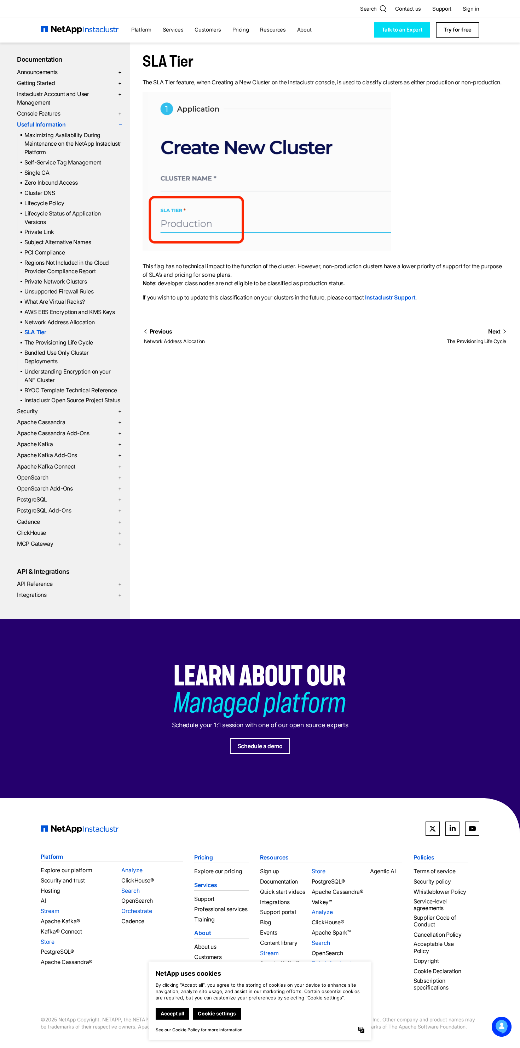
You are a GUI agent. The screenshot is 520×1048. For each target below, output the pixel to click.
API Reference (69, 583)
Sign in (471, 8)
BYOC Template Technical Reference (70, 390)
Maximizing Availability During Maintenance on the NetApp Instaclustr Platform (72, 143)
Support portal (278, 912)
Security (69, 411)
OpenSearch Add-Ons (69, 488)
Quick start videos (282, 892)
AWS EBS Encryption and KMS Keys (69, 311)
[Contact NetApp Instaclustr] (502, 1027)
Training (204, 919)
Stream (50, 910)
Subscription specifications (431, 984)
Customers (208, 29)
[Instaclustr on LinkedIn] (452, 829)
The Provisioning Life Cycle (58, 342)
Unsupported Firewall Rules (58, 291)
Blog (265, 922)
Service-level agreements (430, 905)
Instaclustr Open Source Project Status (72, 400)
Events (268, 932)
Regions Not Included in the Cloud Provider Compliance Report (66, 267)
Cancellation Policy (437, 934)
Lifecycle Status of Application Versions (62, 217)
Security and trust (63, 880)
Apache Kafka (69, 444)
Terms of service (434, 871)
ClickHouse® (137, 880)
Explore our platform (66, 870)
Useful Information (69, 124)
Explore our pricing (218, 871)
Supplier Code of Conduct (435, 921)
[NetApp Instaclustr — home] (80, 30)
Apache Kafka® (60, 921)
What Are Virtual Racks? (54, 301)
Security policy (432, 881)
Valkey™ (322, 902)
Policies (424, 857)
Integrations (69, 594)
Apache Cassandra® (67, 962)
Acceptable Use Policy (434, 947)
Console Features (69, 113)
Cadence (69, 521)
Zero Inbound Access (50, 182)
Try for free (458, 29)
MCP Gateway (69, 543)
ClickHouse (69, 532)
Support (441, 8)
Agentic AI (383, 871)
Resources (272, 29)
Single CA (36, 172)
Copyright (426, 961)
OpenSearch (69, 477)
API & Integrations (43, 571)
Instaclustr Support (390, 297)
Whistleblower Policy (440, 892)
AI (43, 900)
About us (205, 946)
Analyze (132, 870)
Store (47, 941)
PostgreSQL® (57, 951)
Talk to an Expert (402, 29)
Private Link (39, 231)
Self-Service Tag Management (62, 162)
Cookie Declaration (437, 971)
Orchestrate (136, 910)
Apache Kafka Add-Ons (69, 455)
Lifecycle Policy (44, 203)
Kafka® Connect (61, 931)
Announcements (69, 71)
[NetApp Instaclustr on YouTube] (472, 829)
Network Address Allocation (59, 322)
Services (173, 29)
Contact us (408, 8)
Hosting (50, 890)
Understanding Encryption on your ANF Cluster (67, 375)
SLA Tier (35, 332)
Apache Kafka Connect (69, 466)
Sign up (269, 871)
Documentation (39, 59)
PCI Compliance (44, 252)
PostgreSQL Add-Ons (69, 510)
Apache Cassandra (69, 422)
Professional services (221, 909)
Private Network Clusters (55, 281)
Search (130, 890)
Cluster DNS (39, 192)
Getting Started (69, 82)
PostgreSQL (69, 499)
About (304, 29)
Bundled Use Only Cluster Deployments (56, 357)
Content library (278, 943)
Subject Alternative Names (57, 242)
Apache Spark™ (331, 932)
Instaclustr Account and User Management (69, 98)
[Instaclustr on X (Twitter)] (433, 829)
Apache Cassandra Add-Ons (69, 433)
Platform (141, 29)
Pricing (240, 29)
